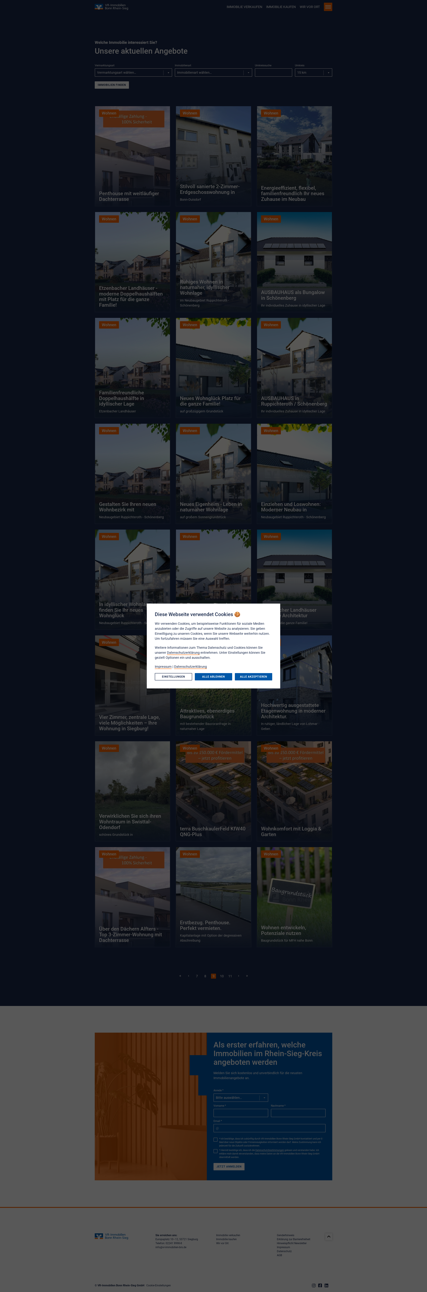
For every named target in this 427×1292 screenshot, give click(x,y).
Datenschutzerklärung (183, 653)
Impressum (163, 667)
